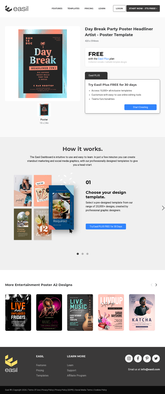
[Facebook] (138, 358)
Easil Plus (103, 58)
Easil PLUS (94, 75)
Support (71, 370)
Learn (101, 8)
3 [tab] (87, 254)
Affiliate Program (76, 375)
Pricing (89, 8)
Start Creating (140, 107)
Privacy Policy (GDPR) (64, 390)
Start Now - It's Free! (142, 8)
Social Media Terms (83, 390)
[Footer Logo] (11, 364)
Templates (42, 375)
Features (41, 365)
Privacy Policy (47, 390)
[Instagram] (129, 358)
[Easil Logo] (17, 8)
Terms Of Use (34, 390)
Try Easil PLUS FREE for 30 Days (106, 226)
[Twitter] (156, 358)
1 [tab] (77, 254)
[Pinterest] (147, 358)
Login (119, 8)
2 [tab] (82, 254)
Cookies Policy (100, 390)
